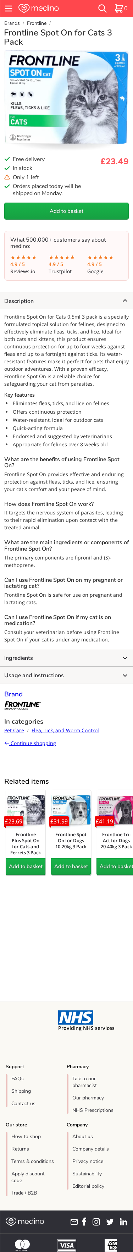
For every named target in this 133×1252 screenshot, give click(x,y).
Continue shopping (32, 743)
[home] (48, 8)
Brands (12, 23)
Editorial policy (88, 1186)
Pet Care (14, 730)
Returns (20, 1149)
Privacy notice (87, 1161)
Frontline (36, 23)
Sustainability (87, 1173)
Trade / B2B (24, 1193)
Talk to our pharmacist (84, 1082)
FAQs (17, 1078)
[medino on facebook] (82, 1222)
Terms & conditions (32, 1161)
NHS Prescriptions (92, 1110)
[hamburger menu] (8, 8)
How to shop (26, 1136)
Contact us (23, 1103)
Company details (90, 1149)
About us (82, 1136)
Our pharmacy (88, 1097)
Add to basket (66, 211)
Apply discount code (28, 1177)
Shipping (21, 1091)
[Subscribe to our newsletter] (72, 1222)
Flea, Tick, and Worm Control (65, 730)
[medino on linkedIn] (122, 1222)
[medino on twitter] (108, 1222)
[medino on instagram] (94, 1222)
